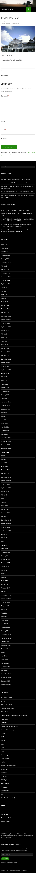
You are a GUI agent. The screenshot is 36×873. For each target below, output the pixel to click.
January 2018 (5, 556)
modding (3, 773)
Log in (3, 811)
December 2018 (6, 520)
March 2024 (5, 305)
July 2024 (4, 291)
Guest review (5, 758)
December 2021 (6, 398)
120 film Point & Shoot (8, 705)
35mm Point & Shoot (7, 708)
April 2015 (4, 659)
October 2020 (5, 445)
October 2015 (5, 641)
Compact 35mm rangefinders (10, 730)
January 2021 (5, 434)
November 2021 (6, 402)
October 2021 (5, 405)
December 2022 (6, 359)
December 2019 (6, 477)
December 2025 (6, 262)
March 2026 (5, 252)
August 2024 (5, 287)
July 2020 (4, 455)
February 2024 (5, 309)
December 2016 (6, 595)
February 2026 (5, 255)
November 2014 (6, 677)
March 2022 (5, 387)
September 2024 (6, 284)
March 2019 (5, 509)
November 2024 (6, 277)
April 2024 (4, 302)
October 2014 (5, 681)
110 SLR (3, 701)
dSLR (2, 737)
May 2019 (4, 502)
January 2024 (5, 312)
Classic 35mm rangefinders (9, 726)
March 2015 (5, 663)
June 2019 (4, 498)
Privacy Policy (4, 870)
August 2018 (5, 534)
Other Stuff (4, 776)
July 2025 (4, 266)
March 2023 (5, 348)
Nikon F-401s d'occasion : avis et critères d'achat (16, 230)
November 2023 (6, 319)
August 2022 (5, 373)
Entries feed (4, 814)
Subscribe (5, 858)
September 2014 (6, 684)
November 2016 (6, 599)
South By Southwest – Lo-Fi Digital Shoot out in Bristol (17, 22)
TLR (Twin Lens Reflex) (8, 798)
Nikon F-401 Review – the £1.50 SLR (12, 221)
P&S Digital (4, 780)
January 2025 (5, 269)
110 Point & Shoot (6, 697)
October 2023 (5, 323)
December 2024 (6, 273)
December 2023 (6, 316)
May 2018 (4, 545)
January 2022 (5, 395)
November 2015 (6, 638)
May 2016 (4, 616)
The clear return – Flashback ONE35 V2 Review (15, 179)
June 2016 (4, 613)
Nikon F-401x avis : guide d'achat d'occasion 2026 (16, 219)
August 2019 (5, 491)
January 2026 (5, 259)
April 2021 (4, 423)
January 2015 (5, 670)
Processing (4, 787)
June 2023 (4, 337)
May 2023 (4, 341)
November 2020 (6, 441)
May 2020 (4, 463)
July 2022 (4, 377)
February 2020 (5, 470)
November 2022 (6, 362)
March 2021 (5, 427)
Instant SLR (4, 769)
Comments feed (6, 818)
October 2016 (5, 602)
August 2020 (5, 452)
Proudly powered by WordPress (18, 870)
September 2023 (6, 327)
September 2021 (6, 409)
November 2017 (6, 559)
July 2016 (4, 609)
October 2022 (5, 366)
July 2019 (4, 495)
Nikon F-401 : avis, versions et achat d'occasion (15, 224)
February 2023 (5, 352)
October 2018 (5, 527)
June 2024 (4, 294)
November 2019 (6, 480)
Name (3, 121)
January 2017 (5, 591)
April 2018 (4, 548)
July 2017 (4, 570)
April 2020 (4, 466)
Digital (3, 733)
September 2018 (6, 531)
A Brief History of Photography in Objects (14, 715)
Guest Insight (5, 755)
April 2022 (4, 384)
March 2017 (5, 584)
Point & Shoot (5, 783)
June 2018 (4, 541)
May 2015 (4, 656)
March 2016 (5, 624)
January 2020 (5, 473)
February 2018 (5, 552)
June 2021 (4, 416)
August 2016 (5, 606)
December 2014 (6, 674)
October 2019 (5, 484)
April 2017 (4, 581)
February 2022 (5, 391)
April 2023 (4, 345)
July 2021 (4, 412)
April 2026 (4, 248)
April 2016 (4, 620)
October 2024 (5, 280)
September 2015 (6, 645)
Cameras (3, 722)
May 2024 (4, 298)
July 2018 (4, 538)
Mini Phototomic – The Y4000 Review (18, 210)
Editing (3, 740)
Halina (3, 762)
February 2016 (5, 627)
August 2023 (5, 330)
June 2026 (4, 244)
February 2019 (5, 513)
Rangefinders (5, 790)
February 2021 (5, 430)
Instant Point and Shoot (8, 765)
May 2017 (4, 577)
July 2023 (4, 334)
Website (4, 138)
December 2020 (6, 438)
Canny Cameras (7, 9)
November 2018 (6, 523)
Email (3, 130)
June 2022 (4, 380)
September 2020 (6, 448)
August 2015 (5, 649)
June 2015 (4, 652)
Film (2, 747)
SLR (2, 794)
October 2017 (5, 563)
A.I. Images (4, 719)
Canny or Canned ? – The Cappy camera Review (15, 183)
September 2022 (6, 370)
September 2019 (6, 488)
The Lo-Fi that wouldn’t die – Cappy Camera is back (17, 191)
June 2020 (4, 459)
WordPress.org (5, 821)
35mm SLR (4, 712)
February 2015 (5, 666)
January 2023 (5, 355)
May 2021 (4, 420)
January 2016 (5, 631)
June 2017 (4, 573)
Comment (5, 96)
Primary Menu (33, 9)
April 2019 (4, 506)
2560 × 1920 (11, 22)
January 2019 (5, 516)
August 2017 (5, 566)
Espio (2, 744)
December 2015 (6, 634)
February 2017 (5, 588)
